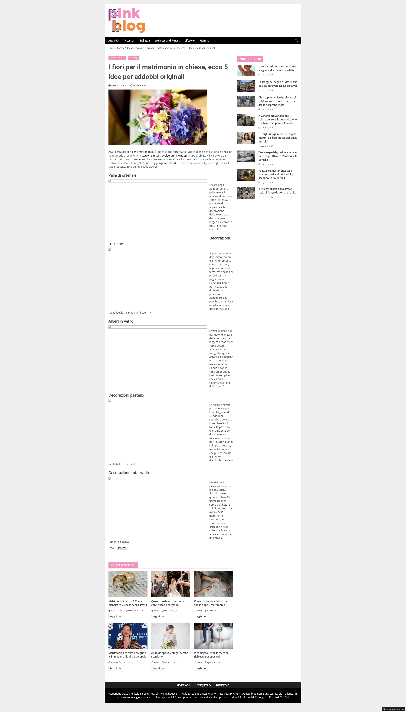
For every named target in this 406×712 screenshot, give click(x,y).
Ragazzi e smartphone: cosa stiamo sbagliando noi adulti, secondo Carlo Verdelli (276, 174)
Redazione (183, 685)
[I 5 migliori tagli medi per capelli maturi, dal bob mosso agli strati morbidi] (246, 138)
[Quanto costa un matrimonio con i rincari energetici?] (170, 584)
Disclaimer (222, 685)
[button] (296, 40)
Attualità (113, 40)
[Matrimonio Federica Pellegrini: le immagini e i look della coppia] (127, 636)
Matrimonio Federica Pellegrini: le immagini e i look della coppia (127, 654)
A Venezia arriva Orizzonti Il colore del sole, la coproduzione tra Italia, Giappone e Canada (278, 119)
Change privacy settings (393, 709)
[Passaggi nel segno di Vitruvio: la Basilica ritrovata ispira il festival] (246, 86)
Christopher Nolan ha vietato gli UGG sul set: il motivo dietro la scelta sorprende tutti (278, 101)
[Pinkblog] (126, 20)
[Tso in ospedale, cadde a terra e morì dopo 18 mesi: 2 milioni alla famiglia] (246, 156)
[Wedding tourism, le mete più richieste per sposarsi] (213, 636)
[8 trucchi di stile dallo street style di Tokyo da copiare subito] (246, 193)
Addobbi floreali (116, 57)
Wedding (133, 57)
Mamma (205, 40)
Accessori (129, 40)
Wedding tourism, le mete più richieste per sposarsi (211, 654)
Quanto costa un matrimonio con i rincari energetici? (168, 603)
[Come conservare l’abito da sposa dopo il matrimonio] (213, 584)
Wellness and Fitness (167, 40)
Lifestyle (190, 40)
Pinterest (122, 548)
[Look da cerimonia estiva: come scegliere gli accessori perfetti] (246, 70)
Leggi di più (115, 616)
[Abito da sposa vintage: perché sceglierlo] (170, 636)
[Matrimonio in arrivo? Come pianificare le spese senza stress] (127, 584)
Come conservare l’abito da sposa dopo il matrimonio (210, 603)
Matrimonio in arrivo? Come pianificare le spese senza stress (127, 603)
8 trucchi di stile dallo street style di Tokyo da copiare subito (277, 190)
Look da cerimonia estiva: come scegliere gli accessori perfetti (277, 68)
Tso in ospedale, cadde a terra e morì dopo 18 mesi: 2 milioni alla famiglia (278, 156)
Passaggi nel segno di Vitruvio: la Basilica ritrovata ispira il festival (278, 83)
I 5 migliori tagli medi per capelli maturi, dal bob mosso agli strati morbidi (278, 137)
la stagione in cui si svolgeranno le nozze (163, 155)
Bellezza (145, 40)
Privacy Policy (203, 685)
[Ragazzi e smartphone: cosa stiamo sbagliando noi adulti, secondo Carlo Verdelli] (246, 174)
